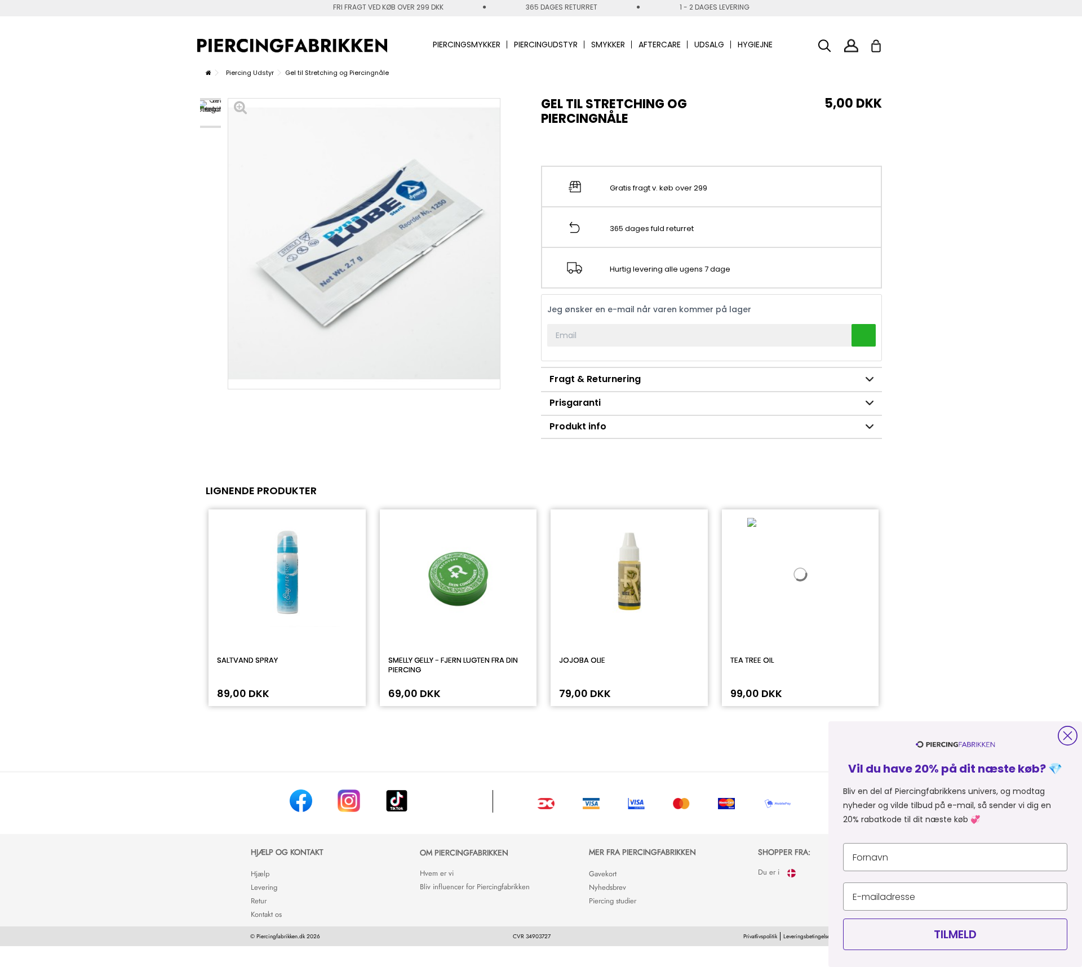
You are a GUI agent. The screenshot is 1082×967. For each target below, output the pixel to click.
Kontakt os (266, 914)
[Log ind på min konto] (851, 45)
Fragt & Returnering (595, 378)
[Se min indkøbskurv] (883, 43)
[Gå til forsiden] (208, 72)
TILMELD (955, 934)
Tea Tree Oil (752, 660)
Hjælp (260, 873)
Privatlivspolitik (760, 936)
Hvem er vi (437, 873)
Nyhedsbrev (607, 887)
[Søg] (824, 45)
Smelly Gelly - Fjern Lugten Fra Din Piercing (453, 665)
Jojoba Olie (582, 660)
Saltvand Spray (247, 660)
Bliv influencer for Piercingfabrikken (475, 886)
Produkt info (577, 426)
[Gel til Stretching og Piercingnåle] (210, 113)
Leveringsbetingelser (807, 936)
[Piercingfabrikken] (292, 45)
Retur (259, 900)
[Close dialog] (1067, 736)
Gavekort (603, 873)
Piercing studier (612, 900)
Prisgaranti (575, 402)
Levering (264, 887)
